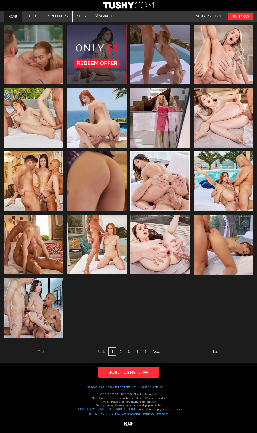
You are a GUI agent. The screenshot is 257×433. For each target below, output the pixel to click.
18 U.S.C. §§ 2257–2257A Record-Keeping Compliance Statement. (128, 413)
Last (216, 351)
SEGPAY (90, 409)
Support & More (149, 386)
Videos (32, 16)
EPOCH (79, 409)
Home (12, 16)
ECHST (133, 409)
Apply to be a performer (122, 386)
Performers (57, 16)
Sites (81, 16)
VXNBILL (102, 409)
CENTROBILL (117, 409)
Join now (128, 372)
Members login (208, 16)
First (41, 351)
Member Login (95, 386)
